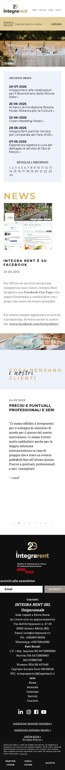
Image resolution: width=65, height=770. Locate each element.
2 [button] (19, 523)
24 (11, 175)
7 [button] (46, 523)
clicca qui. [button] (23, 754)
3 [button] (24, 523)
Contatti (32, 700)
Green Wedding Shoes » (26, 119)
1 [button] (13, 523)
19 (32, 171)
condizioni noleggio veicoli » (32, 730)
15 (15, 171)
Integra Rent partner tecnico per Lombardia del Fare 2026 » (31, 131)
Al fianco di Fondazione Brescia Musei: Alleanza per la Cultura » (31, 107)
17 (23, 171)
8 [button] (51, 523)
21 (41, 171)
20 (36, 171)
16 (19, 171)
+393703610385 (40, 642)
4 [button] (30, 523)
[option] (32, 444)
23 (50, 171)
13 (50, 167)
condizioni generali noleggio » (32, 723)
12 (46, 167)
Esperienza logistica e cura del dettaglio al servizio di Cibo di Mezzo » (30, 147)
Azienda (32, 687)
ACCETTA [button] (50, 763)
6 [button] (40, 523)
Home (32, 682)
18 (27, 171)
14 (10, 171)
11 (42, 167)
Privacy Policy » (33, 739)
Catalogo (33, 691)
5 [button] (35, 523)
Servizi (32, 696)
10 (38, 167)
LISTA (50, 10)
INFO (34, 10)
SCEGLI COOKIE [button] (28, 763)
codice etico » (32, 736)
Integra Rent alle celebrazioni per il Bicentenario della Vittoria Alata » (31, 92)
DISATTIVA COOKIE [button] (10, 763)
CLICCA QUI (49, 345)
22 (45, 171)
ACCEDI (42, 10)
